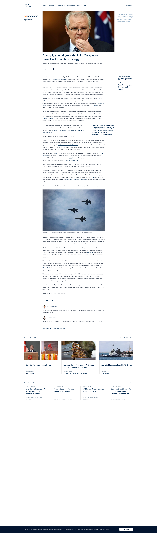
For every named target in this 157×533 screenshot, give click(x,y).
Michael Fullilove (58, 399)
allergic (71, 158)
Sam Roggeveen (30, 397)
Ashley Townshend (47, 69)
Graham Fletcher (121, 399)
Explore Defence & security (125, 382)
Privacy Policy (106, 529)
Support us (129, 5)
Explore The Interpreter (126, 338)
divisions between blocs (72, 160)
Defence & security (28, 19)
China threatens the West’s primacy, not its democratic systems (125, 86)
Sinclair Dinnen (76, 373)
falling (92, 177)
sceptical (57, 153)
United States (56, 328)
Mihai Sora (28, 399)
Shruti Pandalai (31, 373)
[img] (53, 69)
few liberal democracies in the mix (68, 145)
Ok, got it (126, 529)
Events (78, 5)
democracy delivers (49, 118)
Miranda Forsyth (68, 373)
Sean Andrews (105, 373)
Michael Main (84, 373)
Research (51, 5)
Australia (62, 328)
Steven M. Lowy (87, 399)
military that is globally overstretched (76, 179)
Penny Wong (86, 397)
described (90, 252)
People (84, 5)
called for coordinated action (59, 79)
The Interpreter (71, 5)
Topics (44, 5)
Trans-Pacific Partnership (50, 268)
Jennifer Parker (38, 397)
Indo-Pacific (94, 105)
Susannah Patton (59, 69)
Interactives (61, 5)
